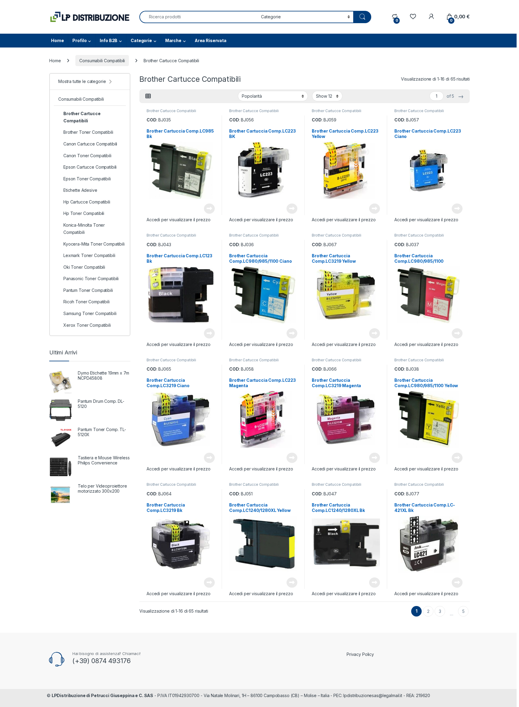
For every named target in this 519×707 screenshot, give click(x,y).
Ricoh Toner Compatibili (86, 301)
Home (57, 40)
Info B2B (108, 40)
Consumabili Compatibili (102, 60)
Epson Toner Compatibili (87, 178)
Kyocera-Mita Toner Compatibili (94, 243)
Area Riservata (210, 40)
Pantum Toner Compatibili (88, 290)
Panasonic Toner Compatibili (91, 278)
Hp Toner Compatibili (83, 213)
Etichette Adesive (80, 190)
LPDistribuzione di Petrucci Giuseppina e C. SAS (102, 695)
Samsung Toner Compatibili (90, 313)
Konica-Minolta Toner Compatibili (84, 228)
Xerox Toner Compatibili (87, 325)
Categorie (141, 40)
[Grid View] (148, 96)
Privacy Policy (360, 654)
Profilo (79, 40)
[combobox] (198, 17)
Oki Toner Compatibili (84, 267)
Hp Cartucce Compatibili (86, 201)
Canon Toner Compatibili (87, 155)
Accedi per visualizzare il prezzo (178, 219)
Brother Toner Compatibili (88, 132)
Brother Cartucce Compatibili (171, 111)
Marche (173, 40)
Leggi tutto (209, 209)
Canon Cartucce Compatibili (90, 143)
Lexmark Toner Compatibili (89, 255)
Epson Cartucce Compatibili (90, 167)
